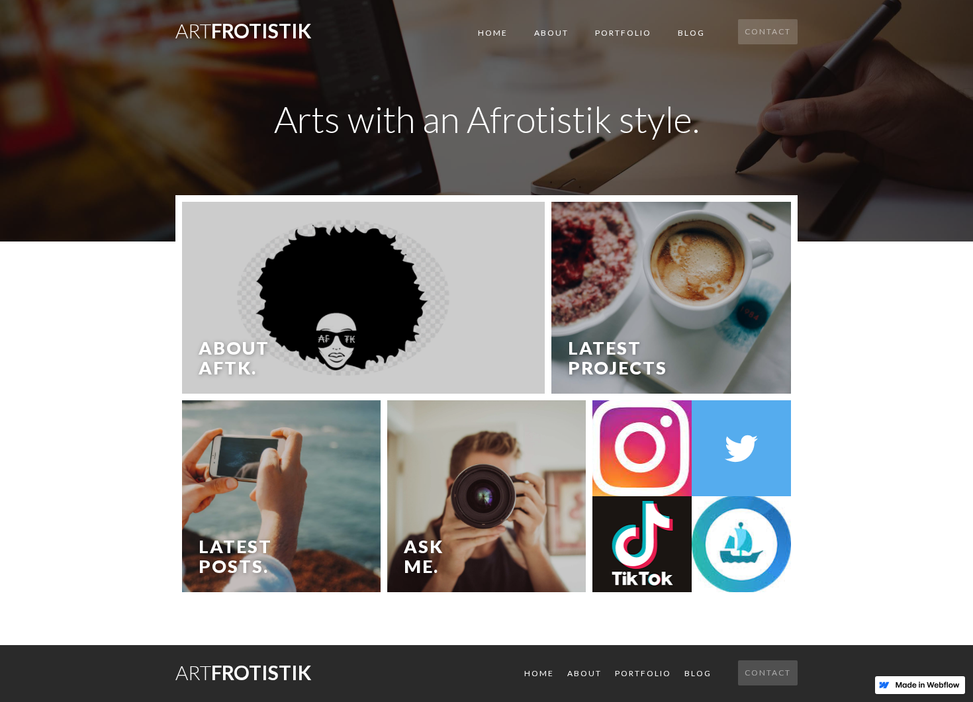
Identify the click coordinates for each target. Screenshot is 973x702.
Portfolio (623, 33)
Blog (691, 33)
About (551, 33)
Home (493, 33)
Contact (768, 31)
